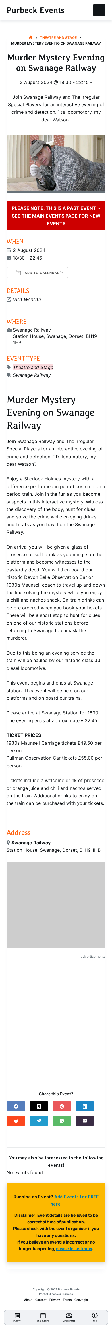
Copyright (81, 1299)
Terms (67, 1299)
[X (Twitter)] (39, 1106)
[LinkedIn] (85, 1106)
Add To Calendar (41, 273)
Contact (41, 1299)
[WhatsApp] (62, 1121)
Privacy (54, 1299)
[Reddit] (16, 1121)
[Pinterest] (62, 1106)
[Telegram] (39, 1121)
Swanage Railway (32, 375)
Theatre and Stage (33, 367)
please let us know (74, 1248)
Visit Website (27, 299)
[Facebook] (16, 1106)
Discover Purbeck (61, 1294)
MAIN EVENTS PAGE (55, 216)
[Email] (85, 1121)
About (28, 1299)
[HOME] (31, 37)
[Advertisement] (56, 1020)
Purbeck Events (36, 10)
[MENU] (99, 10)
